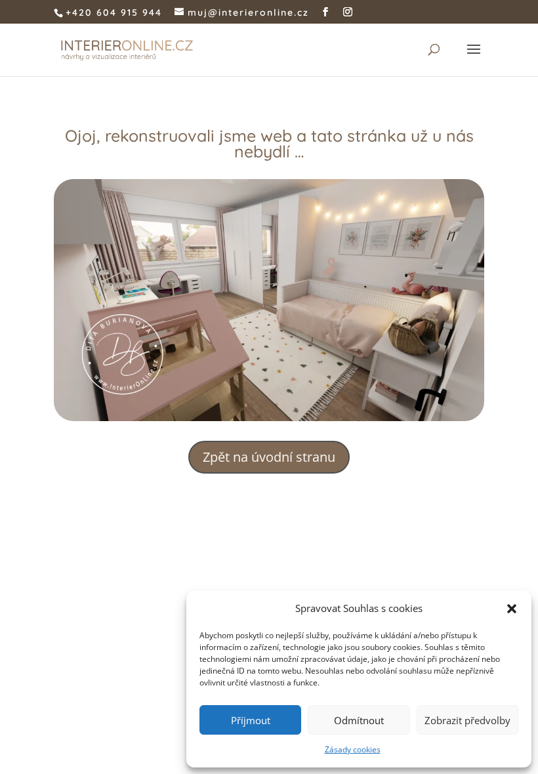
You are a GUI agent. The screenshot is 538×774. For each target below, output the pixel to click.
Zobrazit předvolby (467, 720)
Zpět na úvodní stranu (269, 457)
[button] (511, 608)
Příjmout (250, 720)
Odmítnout (359, 720)
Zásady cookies (353, 749)
